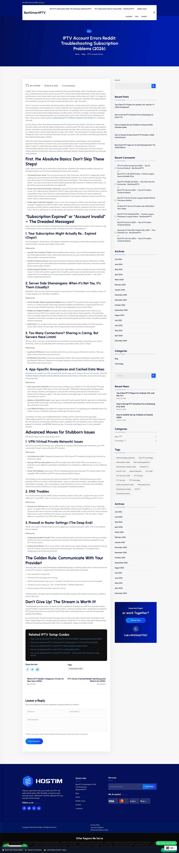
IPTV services (120, 480)
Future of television (135, 471)
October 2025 (120, 305)
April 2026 (119, 275)
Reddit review (142, 9)
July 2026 (118, 259)
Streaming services (144, 485)
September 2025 (121, 310)
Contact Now (136, 620)
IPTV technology (134, 480)
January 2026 (120, 290)
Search (117, 80)
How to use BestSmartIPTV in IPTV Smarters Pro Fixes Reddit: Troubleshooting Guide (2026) (66, 639)
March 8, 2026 (52, 86)
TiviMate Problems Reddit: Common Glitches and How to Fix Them (51, 376)
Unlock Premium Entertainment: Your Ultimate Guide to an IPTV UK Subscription (128, 842)
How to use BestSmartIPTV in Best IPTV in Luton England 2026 (55, 649)
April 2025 (119, 336)
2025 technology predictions (125, 458)
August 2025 (119, 315)
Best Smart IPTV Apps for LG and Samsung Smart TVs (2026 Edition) (135, 146)
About (78, 797)
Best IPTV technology (146, 458)
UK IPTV (137, 489)
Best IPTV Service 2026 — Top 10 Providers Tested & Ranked (134, 191)
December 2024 (121, 341)
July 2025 (118, 320)
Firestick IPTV (144, 467)
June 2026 (118, 264)
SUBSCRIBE (149, 787)
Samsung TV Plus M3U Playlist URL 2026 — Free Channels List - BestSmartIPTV (136, 231)
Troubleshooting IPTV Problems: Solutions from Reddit (72, 118)
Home (77, 54)
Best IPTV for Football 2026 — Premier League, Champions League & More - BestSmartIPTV (135, 215)
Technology (119, 364)
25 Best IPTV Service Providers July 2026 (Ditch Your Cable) (135, 207)
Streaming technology (123, 489)
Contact (144, 16)
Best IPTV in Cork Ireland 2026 (11, 842)
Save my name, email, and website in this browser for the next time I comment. (57, 734)
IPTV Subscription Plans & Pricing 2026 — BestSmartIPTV (114, 9)
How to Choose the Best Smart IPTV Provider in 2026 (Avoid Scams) (134, 136)
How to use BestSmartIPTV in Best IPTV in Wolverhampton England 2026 (59, 646)
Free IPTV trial (120, 471)
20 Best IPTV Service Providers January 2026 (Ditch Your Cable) (41, 842)
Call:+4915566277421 (135, 635)
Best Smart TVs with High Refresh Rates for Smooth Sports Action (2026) (82, 842)
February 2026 (120, 285)
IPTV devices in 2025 (123, 476)
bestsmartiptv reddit (75, 668)
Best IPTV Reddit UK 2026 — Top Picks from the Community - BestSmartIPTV (136, 183)
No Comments (69, 86)
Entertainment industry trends (126, 467)
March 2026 (119, 280)
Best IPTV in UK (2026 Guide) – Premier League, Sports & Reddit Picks (135, 175)
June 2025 (118, 325)
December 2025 (121, 295)
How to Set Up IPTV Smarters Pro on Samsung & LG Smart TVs (134, 116)
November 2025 (121, 300)
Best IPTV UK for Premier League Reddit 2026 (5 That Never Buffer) (136, 199)
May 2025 (118, 330)
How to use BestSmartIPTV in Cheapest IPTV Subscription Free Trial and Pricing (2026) (64, 642)
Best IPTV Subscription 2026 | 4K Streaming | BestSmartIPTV (71, 9)
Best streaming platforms (142, 462)
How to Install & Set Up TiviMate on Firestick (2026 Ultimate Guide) (134, 126)
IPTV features (138, 476)
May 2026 (118, 269)
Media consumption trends (125, 485)
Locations (129, 16)
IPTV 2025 (149, 471)
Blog (136, 16)
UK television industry (123, 493)
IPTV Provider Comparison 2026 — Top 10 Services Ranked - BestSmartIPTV (133, 167)
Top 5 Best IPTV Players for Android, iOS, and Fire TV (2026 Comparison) (134, 106)
